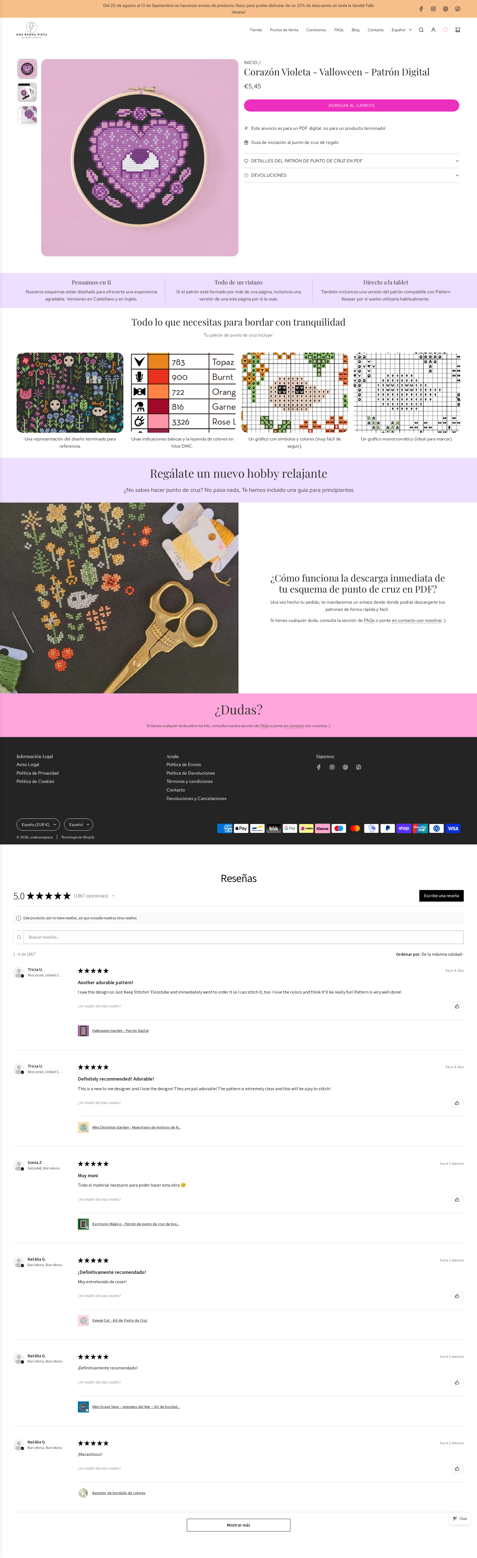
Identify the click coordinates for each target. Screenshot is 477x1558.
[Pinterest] (445, 9)
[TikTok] (458, 9)
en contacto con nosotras (417, 620)
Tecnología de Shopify (77, 837)
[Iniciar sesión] (433, 30)
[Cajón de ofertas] (445, 30)
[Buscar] (421, 30)
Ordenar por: (408, 954)
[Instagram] (433, 9)
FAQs (369, 620)
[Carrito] (458, 30)
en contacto (294, 725)
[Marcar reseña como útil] (457, 1006)
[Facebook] (421, 9)
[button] (45, 157)
